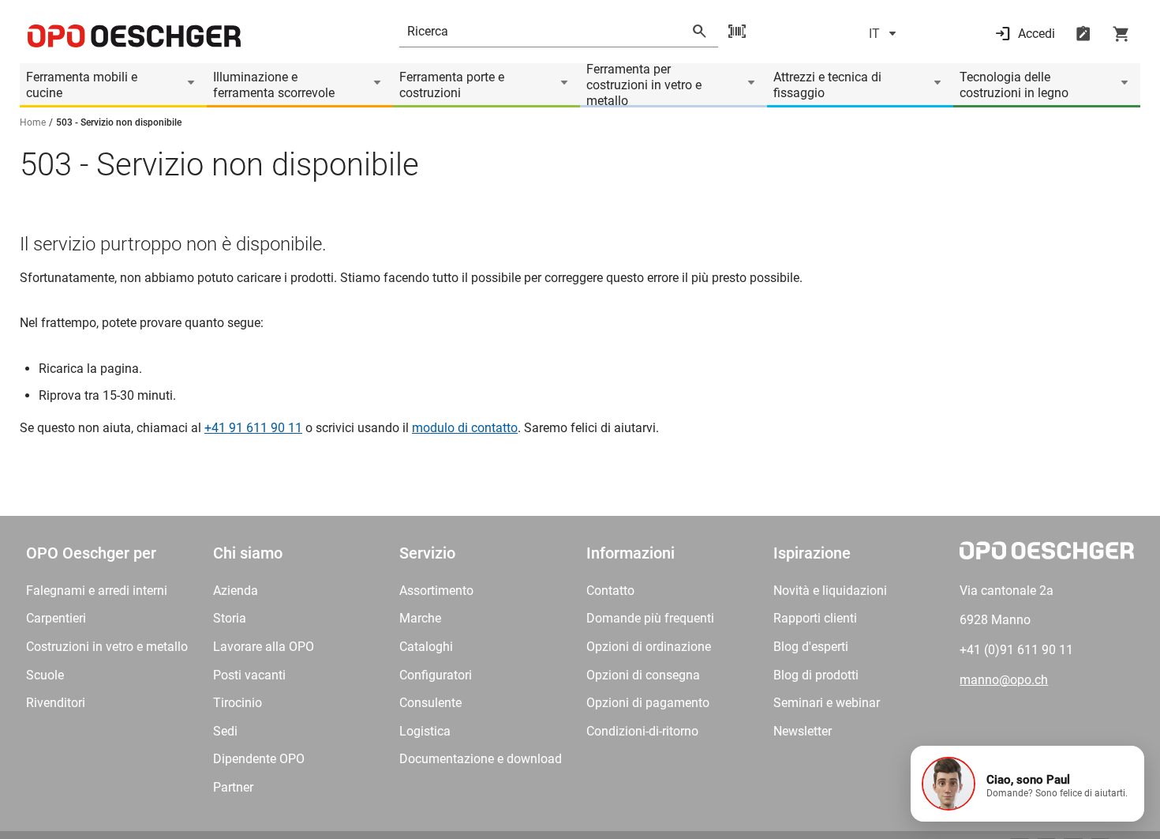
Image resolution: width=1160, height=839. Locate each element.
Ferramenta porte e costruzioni (451, 85)
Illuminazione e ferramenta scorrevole (274, 85)
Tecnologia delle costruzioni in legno (1014, 85)
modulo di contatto (465, 427)
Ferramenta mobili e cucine (81, 85)
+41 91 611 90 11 (253, 427)
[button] (1027, 784)
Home (33, 122)
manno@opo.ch (1004, 679)
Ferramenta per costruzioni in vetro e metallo (644, 85)
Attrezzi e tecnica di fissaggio (827, 85)
